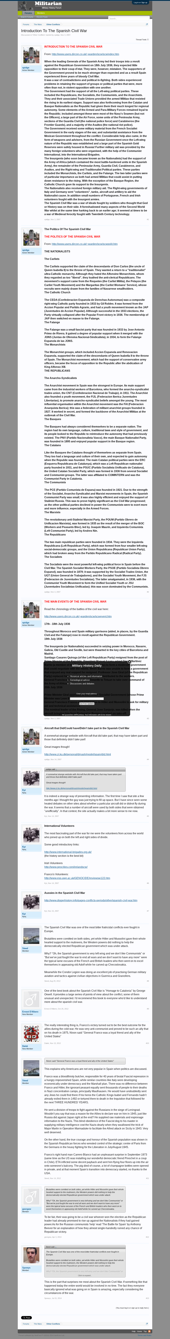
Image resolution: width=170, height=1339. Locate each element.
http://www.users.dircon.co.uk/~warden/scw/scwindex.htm (85, 54)
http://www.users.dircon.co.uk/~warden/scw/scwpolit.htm (85, 244)
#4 (148, 759)
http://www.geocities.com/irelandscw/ (65, 867)
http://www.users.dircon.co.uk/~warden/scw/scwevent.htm (78, 616)
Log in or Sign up (140, 2)
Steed (25, 948)
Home (139, 1331)
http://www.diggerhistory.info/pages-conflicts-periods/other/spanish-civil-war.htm (90, 900)
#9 (148, 1009)
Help (133, 1331)
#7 (148, 911)
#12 (147, 1237)
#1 (148, 219)
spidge (57, 35)
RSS (149, 1331)
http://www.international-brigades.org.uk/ (67, 852)
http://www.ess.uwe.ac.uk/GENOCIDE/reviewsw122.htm (77, 878)
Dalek (25, 1046)
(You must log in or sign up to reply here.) (132, 1308)
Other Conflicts (39, 35)
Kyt (24, 790)
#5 (148, 816)
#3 (148, 718)
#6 (148, 883)
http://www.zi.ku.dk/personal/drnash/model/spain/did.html (77, 754)
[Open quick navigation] (147, 24)
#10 (147, 1043)
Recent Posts (42, 17)
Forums (28, 13)
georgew (26, 1209)
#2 (148, 592)
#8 (148, 981)
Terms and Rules (144, 1335)
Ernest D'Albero (30, 1011)
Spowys (26, 1267)
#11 (147, 1178)
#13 (147, 1298)
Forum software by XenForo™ (42, 1335)
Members (41, 13)
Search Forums (27, 17)
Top (145, 1331)
